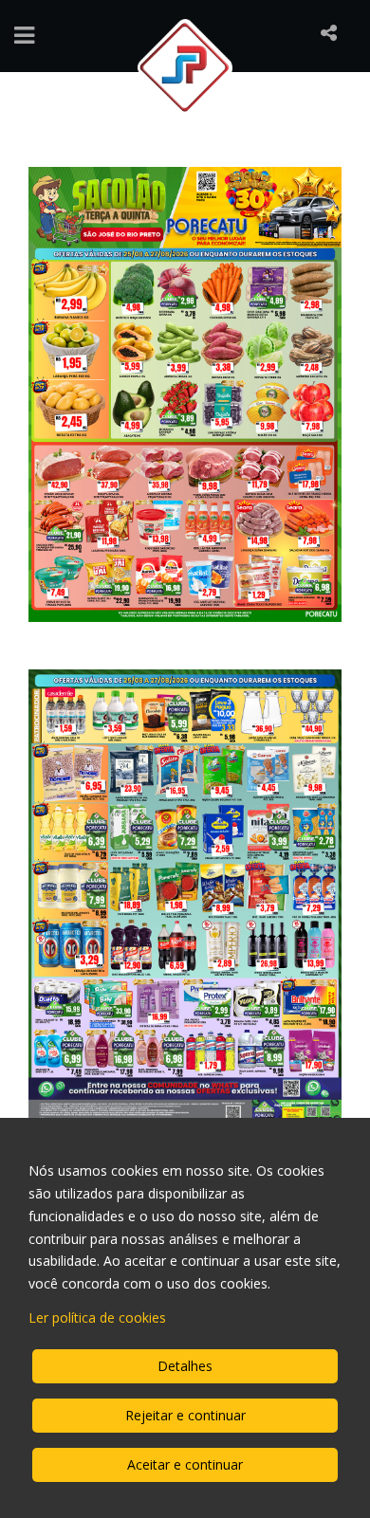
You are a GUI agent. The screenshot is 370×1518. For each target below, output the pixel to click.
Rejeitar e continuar (185, 1415)
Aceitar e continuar (185, 1464)
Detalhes (185, 1366)
